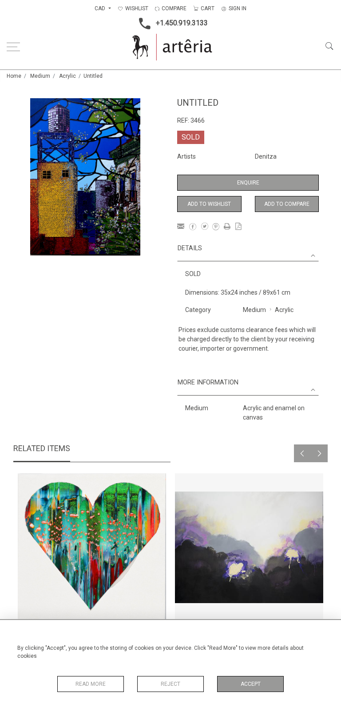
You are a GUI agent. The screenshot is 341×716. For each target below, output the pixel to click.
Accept (251, 684)
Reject (170, 684)
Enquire (248, 183)
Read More (90, 684)
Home (14, 76)
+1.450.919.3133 (182, 23)
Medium (40, 76)
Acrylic (67, 76)
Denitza (266, 156)
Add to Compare (286, 204)
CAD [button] (101, 8)
